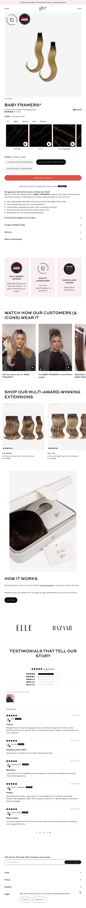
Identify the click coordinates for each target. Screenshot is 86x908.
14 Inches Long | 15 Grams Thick (51, 162)
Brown (25, 121)
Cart (79, 9)
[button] (8, 112)
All (8, 121)
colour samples (46, 585)
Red (34, 121)
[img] (11, 715)
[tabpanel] (43, 54)
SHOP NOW (11, 600)
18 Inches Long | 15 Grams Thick (19, 168)
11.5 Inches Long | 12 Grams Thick (20, 162)
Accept (25, 899)
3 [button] (43, 832)
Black (16, 121)
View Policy (39, 899)
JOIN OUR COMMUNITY (73, 862)
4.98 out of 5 (49, 669)
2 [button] (40, 832)
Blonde (43, 121)
